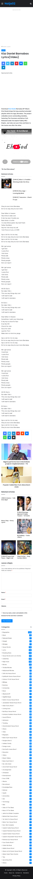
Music (4, 635)
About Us (11, 873)
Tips (3, 857)
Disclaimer (26, 873)
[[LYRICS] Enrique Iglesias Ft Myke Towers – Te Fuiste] (24, 503)
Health (4, 793)
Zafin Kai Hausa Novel (9, 673)
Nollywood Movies (8, 670)
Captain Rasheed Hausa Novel (11, 831)
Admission (5, 720)
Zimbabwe (5, 772)
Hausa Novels (6, 647)
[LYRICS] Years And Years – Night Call (7, 557)
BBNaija (4, 682)
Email (3, 599)
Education (5, 752)
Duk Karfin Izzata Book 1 (9, 749)
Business (5, 685)
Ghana (4, 729)
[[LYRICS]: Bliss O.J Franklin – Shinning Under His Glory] (6, 183)
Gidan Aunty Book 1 (8, 705)
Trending (5, 723)
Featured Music (7, 638)
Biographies (5, 632)
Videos (4, 755)
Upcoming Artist (7, 860)
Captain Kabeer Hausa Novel (11, 833)
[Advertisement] (16, 27)
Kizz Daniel (12, 109)
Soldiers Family (6, 743)
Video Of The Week (8, 807)
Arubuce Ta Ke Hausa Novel (10, 679)
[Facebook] (5, 433)
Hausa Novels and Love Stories (11, 656)
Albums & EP (6, 694)
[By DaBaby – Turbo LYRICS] (24, 526)
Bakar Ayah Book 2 (8, 761)
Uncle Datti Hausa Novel (9, 767)
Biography (5, 734)
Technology (5, 801)
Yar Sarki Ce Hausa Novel (10, 819)
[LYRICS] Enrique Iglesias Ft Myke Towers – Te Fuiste (23, 514)
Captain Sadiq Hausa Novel (10, 828)
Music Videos (6, 758)
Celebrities (5, 658)
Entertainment (6, 775)
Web (3, 804)
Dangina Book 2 (7, 740)
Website (3, 606)
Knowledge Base (7, 787)
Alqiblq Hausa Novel (8, 848)
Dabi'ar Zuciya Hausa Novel (10, 700)
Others (4, 863)
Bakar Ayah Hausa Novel (9, 737)
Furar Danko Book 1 (8, 842)
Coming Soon (6, 708)
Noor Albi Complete (8, 825)
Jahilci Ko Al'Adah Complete (10, 813)
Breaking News (7, 653)
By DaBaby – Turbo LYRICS (23, 536)
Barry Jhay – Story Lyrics (7, 521)
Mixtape (4, 644)
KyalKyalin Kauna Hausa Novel (11, 676)
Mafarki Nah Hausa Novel (10, 816)
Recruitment (6, 784)
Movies (4, 664)
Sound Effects (6, 717)
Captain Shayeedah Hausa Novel (12, 836)
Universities (5, 796)
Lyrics (8, 46)
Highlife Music (6, 697)
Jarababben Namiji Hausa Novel (11, 702)
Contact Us (18, 873)
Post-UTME (5, 778)
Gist (3, 799)
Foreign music (6, 746)
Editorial (4, 790)
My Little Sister (6, 764)
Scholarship (5, 688)
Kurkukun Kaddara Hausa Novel (11, 714)
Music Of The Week (8, 810)
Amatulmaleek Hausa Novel (10, 726)
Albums (4, 781)
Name (3, 592)
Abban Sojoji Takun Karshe (10, 854)
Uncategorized (6, 769)
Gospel (4, 641)
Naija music (5, 661)
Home (4, 46)
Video (4, 732)
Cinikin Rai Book (7, 845)
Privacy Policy (16, 875)
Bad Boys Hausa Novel (9, 711)
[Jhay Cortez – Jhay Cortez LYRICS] (24, 547)
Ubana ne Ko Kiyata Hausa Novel (12, 851)
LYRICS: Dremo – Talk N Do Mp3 (8, 499)
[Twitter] (9, 433)
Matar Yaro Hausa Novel (9, 822)
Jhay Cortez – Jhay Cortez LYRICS (23, 557)
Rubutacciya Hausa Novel (10, 839)
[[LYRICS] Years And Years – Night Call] (8, 547)
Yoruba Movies (7, 667)
